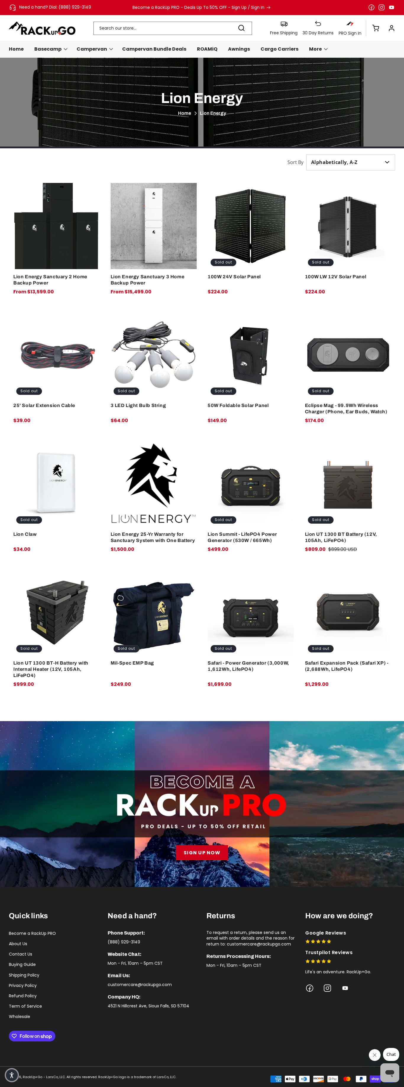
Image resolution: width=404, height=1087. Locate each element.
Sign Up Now (202, 852)
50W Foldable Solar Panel (238, 405)
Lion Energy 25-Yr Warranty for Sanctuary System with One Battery (153, 537)
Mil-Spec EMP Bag (132, 662)
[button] (372, 28)
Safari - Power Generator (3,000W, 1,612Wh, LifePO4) (248, 666)
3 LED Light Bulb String (138, 405)
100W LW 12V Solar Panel (335, 276)
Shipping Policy (24, 975)
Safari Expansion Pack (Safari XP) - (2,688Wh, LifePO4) (347, 666)
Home (184, 113)
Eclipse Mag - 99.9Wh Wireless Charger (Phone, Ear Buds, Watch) (346, 408)
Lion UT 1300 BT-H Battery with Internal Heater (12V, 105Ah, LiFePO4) (50, 669)
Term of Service (25, 1006)
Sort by (295, 162)
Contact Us (20, 954)
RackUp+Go (32, 1077)
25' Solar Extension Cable (44, 405)
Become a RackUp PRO (32, 933)
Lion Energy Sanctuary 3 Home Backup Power (148, 279)
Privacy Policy (23, 985)
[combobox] (172, 28)
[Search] (241, 28)
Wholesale (19, 1017)
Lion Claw (25, 534)
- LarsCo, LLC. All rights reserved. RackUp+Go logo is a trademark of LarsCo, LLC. (109, 1077)
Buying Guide (22, 964)
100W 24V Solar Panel (234, 276)
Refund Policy (23, 996)
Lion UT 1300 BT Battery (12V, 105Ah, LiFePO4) (341, 537)
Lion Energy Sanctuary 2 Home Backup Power (50, 279)
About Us (18, 944)
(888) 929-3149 (124, 942)
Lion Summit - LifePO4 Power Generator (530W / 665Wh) (242, 537)
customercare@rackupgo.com (140, 985)
